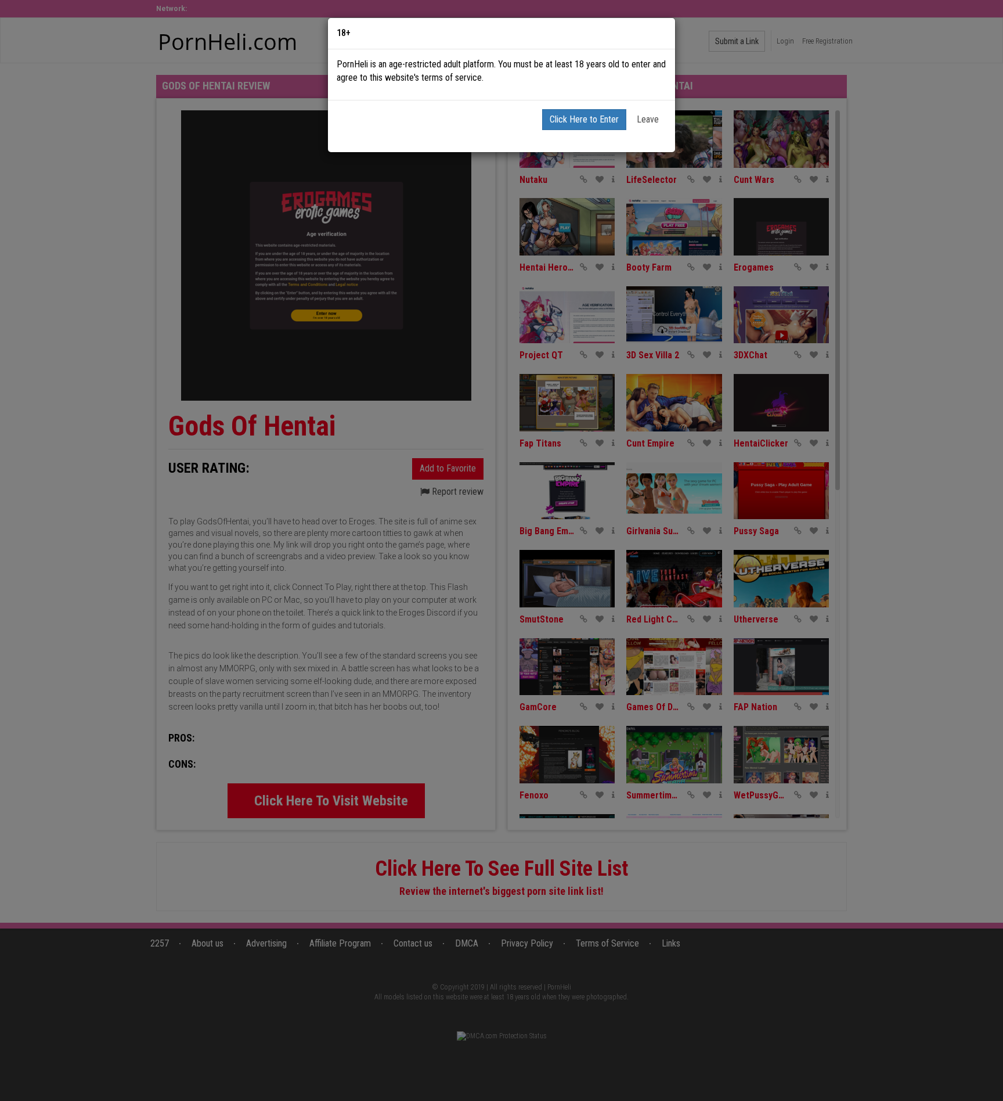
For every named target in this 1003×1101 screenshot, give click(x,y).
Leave (648, 119)
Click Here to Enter (584, 119)
